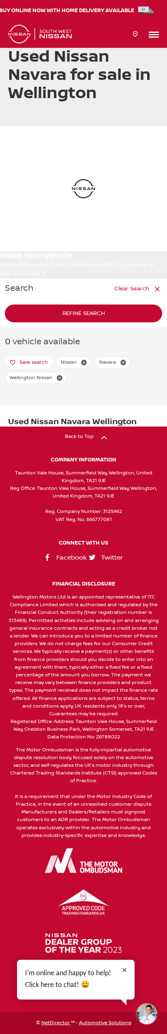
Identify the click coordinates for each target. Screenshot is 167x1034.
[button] (84, 362)
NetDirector (56, 1023)
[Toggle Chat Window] (147, 1014)
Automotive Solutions (105, 1023)
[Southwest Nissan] (40, 34)
